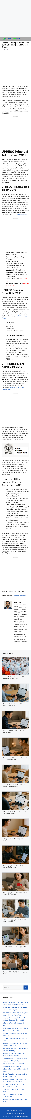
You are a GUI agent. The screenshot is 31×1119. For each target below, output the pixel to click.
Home (7, 1110)
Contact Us (22, 1110)
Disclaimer (10, 1113)
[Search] (26, 987)
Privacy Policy (19, 1113)
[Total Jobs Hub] (10, 39)
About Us (14, 1110)
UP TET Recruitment (20, 215)
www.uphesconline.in (19, 596)
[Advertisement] (15, 18)
